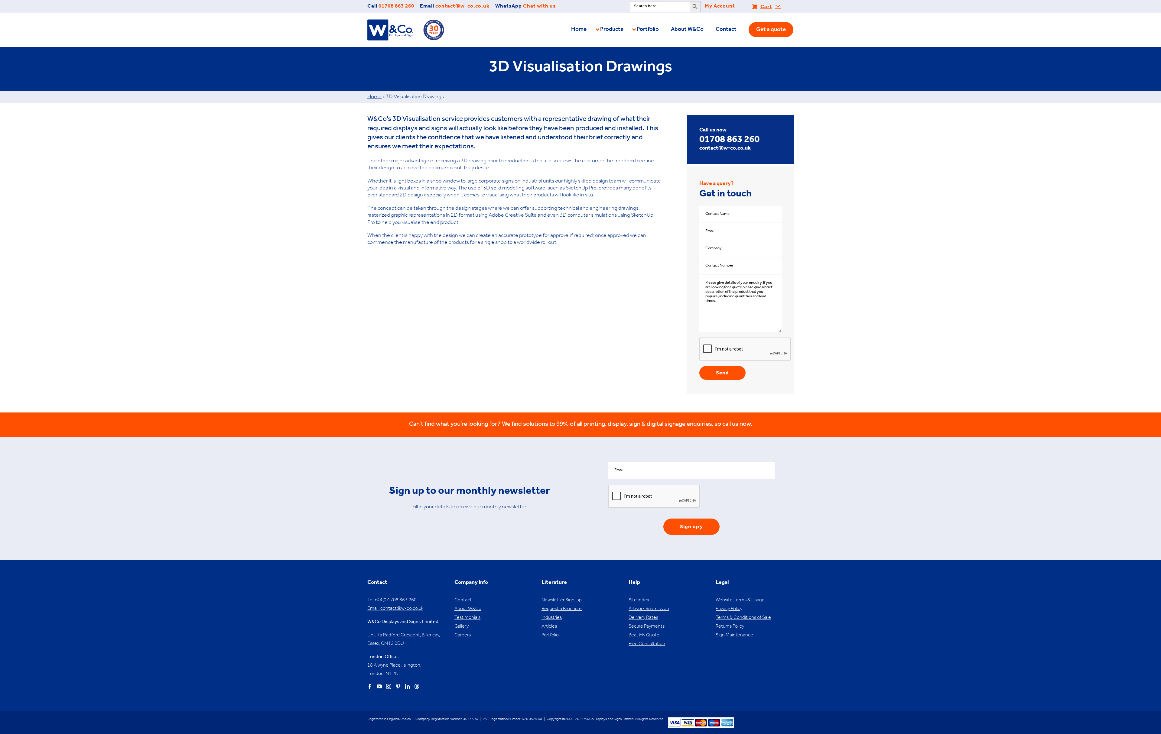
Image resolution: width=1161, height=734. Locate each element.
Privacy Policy (729, 609)
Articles (549, 626)
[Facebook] (369, 686)
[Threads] (416, 686)
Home (374, 97)
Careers (462, 635)
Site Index (639, 600)
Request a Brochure (561, 609)
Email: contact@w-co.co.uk (395, 608)
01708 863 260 (396, 6)
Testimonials (467, 618)
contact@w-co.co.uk (462, 6)
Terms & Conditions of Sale (743, 618)
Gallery (461, 626)
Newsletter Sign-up (561, 600)
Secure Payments (647, 626)
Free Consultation (647, 644)
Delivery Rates (643, 618)
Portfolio (550, 635)
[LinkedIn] (407, 686)
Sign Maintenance (734, 635)
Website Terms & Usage (740, 600)
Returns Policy (730, 626)
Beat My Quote (644, 635)
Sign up (689, 527)
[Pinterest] (398, 686)
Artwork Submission (649, 609)
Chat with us (539, 6)
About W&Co (467, 609)
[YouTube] (379, 686)
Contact (463, 600)
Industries (551, 618)
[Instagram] (388, 686)
